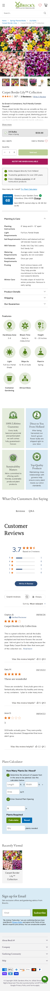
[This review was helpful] (38, 702)
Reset (27, 820)
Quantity (5, 147)
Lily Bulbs (32, 21)
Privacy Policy (17, 922)
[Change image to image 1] (6, 82)
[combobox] (34, 604)
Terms (32, 985)
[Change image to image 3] (24, 82)
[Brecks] (25, 5)
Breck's (39, 981)
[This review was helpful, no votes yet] (38, 659)
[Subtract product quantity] (4, 152)
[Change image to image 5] (42, 82)
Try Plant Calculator (29, 189)
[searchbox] (15, 597)
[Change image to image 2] (15, 82)
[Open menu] (3, 5)
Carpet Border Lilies (9, 23)
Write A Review (26, 583)
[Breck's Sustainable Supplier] (13, 458)
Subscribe (40, 913)
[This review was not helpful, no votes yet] (43, 659)
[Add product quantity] (14, 152)
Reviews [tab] (20, 511)
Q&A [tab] (31, 510)
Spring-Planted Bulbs (18, 21)
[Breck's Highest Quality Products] (37, 456)
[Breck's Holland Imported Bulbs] (37, 415)
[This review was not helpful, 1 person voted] (43, 746)
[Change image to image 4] (33, 82)
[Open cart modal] (45, 5)
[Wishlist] (39, 5)
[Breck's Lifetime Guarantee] (13, 415)
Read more (27, 648)
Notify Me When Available (25, 161)
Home (4, 21)
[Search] (45, 13)
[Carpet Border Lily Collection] (25, 52)
